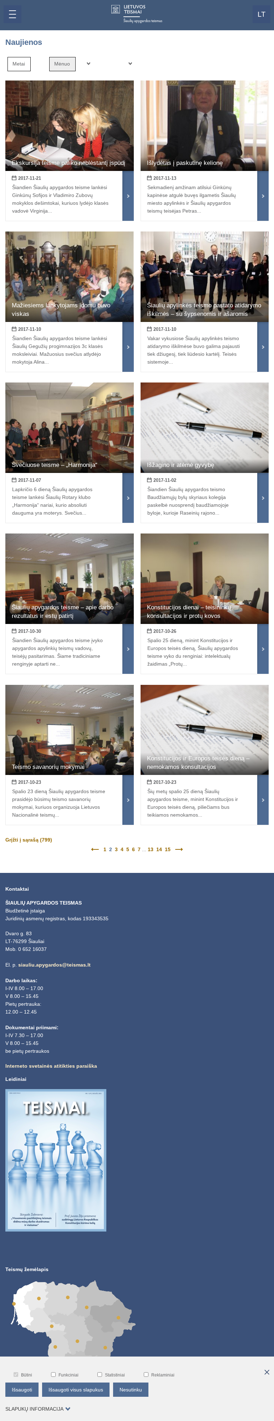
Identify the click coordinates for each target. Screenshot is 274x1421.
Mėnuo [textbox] (62, 64)
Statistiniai (115, 1375)
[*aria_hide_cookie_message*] (267, 1372)
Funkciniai (68, 1375)
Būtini (26, 1375)
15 (168, 849)
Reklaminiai (162, 1375)
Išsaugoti (22, 1390)
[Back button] (95, 849)
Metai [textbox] (18, 64)
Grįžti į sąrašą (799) (28, 840)
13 (150, 849)
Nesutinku (131, 1390)
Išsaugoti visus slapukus (76, 1390)
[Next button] (178, 849)
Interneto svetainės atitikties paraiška (51, 1066)
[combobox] (19, 64)
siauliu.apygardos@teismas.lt (54, 965)
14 (159, 849)
